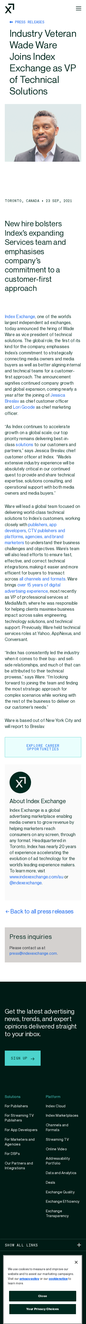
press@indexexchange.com (33, 954)
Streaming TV (57, 1139)
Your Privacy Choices (42, 1309)
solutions (24, 445)
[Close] (76, 1262)
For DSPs (12, 1154)
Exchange (25, 316)
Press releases (28, 22)
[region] (42, 1289)
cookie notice (58, 1279)
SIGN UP (20, 1058)
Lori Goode (24, 407)
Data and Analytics (61, 1173)
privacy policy (29, 1279)
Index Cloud (56, 1106)
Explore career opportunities (43, 747)
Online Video (56, 1149)
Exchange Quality (60, 1192)
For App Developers (21, 1130)
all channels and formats (42, 579)
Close (42, 1296)
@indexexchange (26, 883)
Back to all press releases (41, 912)
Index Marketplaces (62, 1115)
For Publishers (16, 1106)
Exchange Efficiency (63, 1201)
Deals (50, 1182)
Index (10, 316)
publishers (37, 525)
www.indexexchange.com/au (37, 877)
